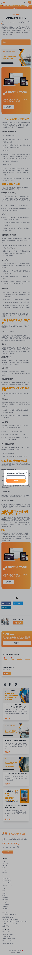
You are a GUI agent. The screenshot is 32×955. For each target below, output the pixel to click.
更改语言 (16, 480)
